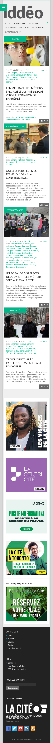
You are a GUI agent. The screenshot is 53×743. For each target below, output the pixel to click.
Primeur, (23, 77)
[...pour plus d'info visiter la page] (26, 403)
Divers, (8, 77)
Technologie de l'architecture (25, 353)
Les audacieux (38, 28)
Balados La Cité (14, 648)
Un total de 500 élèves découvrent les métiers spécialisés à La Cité (24, 277)
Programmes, (31, 77)
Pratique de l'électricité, (23, 253)
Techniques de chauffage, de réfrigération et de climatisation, (21, 259)
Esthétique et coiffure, (30, 251)
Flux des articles (16, 666)
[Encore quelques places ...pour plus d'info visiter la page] (26, 588)
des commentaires (17, 669)
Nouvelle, (15, 77)
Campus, (14, 72)
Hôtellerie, (10, 253)
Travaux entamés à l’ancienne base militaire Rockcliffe (24, 363)
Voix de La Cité (20, 23)
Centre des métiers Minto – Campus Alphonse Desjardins (21, 118)
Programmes (11, 28)
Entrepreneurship (12, 32)
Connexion (12, 663)
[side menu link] (3, 7)
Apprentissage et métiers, (21, 244)
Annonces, (15, 344)
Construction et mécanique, (27, 75)
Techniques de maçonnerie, (25, 265)
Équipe (11, 642)
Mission (11, 639)
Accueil (8, 23)
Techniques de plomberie (16, 267)
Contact (11, 645)
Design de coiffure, (13, 251)
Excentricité (34, 23)
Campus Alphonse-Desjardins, (23, 160)
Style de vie (24, 28)
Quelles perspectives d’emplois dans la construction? (21, 174)
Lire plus (44, 121)
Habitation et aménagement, (17, 348)
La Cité (26, 70)
